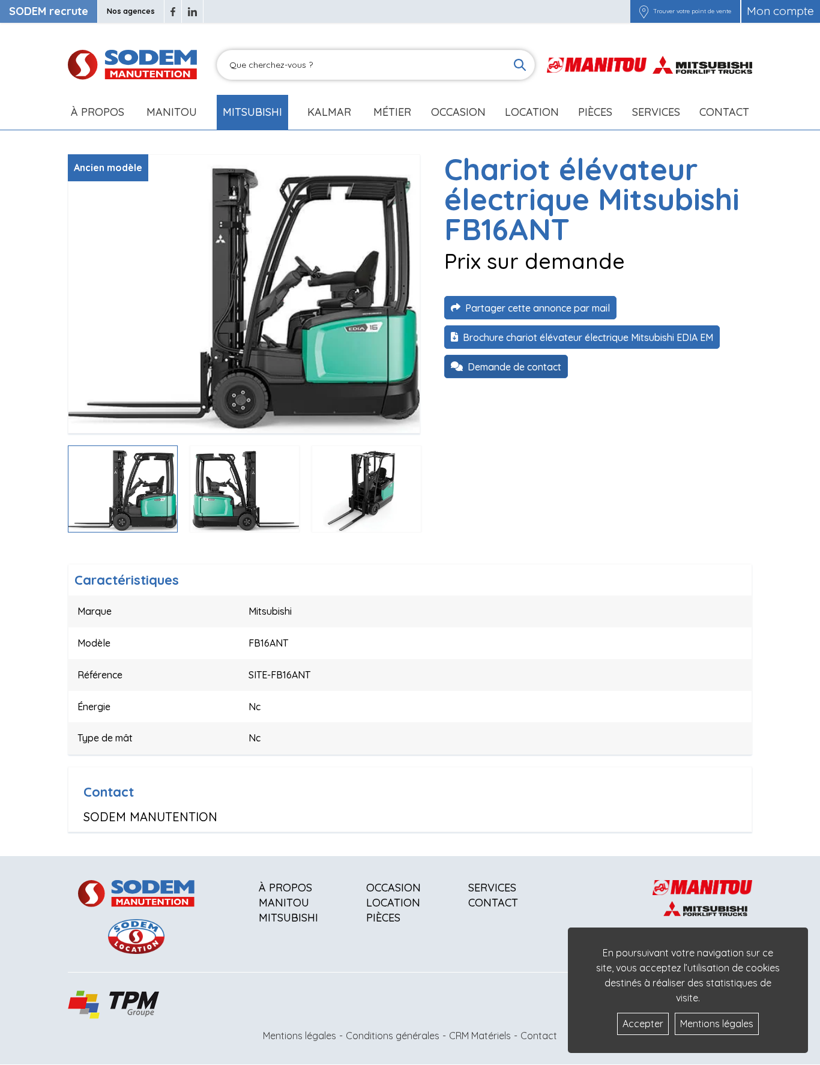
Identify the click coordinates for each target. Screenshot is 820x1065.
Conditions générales (392, 1035)
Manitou (171, 112)
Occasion (458, 112)
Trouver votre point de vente (692, 11)
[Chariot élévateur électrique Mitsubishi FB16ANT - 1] (244, 294)
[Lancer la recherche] (520, 65)
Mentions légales (299, 1035)
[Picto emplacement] (643, 11)
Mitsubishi (252, 112)
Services (492, 888)
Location (532, 112)
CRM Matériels (480, 1035)
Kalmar (329, 112)
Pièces (383, 918)
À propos (285, 888)
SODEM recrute (48, 11)
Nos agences (131, 11)
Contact (724, 112)
